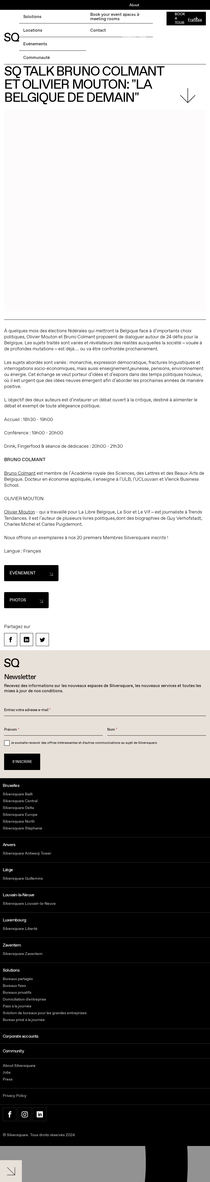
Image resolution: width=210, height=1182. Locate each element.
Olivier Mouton (19, 512)
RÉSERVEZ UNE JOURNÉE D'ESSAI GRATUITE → (44, 20)
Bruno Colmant (20, 473)
